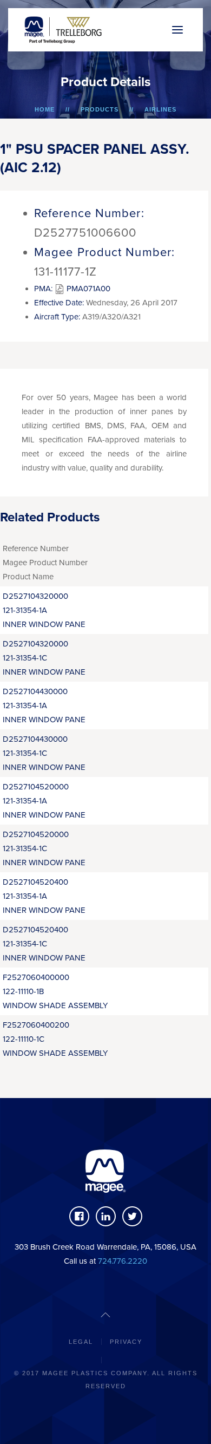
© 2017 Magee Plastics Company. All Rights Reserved (105, 1379)
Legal (81, 1341)
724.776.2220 (122, 1261)
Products (99, 109)
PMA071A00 (87, 288)
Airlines (160, 109)
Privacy (126, 1341)
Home (45, 109)
